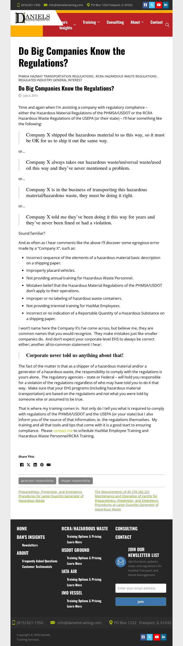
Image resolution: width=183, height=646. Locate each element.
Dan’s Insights (65, 24)
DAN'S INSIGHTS (31, 537)
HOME (22, 528)
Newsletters (30, 545)
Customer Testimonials (37, 566)
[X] (28, 464)
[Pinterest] (42, 464)
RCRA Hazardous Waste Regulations (126, 76)
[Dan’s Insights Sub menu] (74, 24)
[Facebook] (22, 464)
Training (89, 22)
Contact (156, 22)
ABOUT (23, 553)
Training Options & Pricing (84, 536)
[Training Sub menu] (98, 22)
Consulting (115, 22)
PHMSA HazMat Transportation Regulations (56, 76)
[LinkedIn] (35, 464)
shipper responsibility (75, 480)
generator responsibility (37, 480)
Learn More (74, 542)
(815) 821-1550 (30, 5)
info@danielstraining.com (66, 5)
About (135, 22)
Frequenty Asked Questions (39, 561)
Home (48, 22)
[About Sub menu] (142, 22)
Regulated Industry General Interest (50, 80)
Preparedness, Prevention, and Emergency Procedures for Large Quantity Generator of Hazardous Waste (51, 496)
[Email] (48, 464)
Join (141, 601)
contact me (63, 430)
